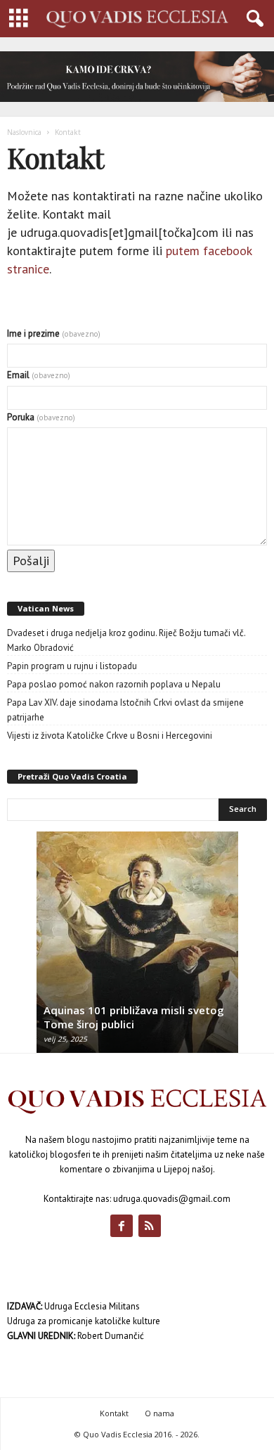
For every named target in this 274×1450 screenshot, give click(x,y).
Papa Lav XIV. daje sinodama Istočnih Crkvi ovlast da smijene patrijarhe (125, 710)
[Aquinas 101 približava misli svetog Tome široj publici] (137, 949)
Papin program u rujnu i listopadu (72, 666)
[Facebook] (124, 1228)
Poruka (41, 417)
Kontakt (114, 1413)
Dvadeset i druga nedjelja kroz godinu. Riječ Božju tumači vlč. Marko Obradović (126, 640)
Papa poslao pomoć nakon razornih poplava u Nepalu (114, 684)
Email (38, 375)
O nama (159, 1413)
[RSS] (151, 1228)
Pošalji (31, 560)
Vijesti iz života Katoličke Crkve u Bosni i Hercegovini (109, 736)
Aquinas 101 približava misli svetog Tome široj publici (134, 1017)
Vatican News (46, 608)
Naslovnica (24, 132)
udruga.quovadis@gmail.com (171, 1199)
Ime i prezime (53, 333)
